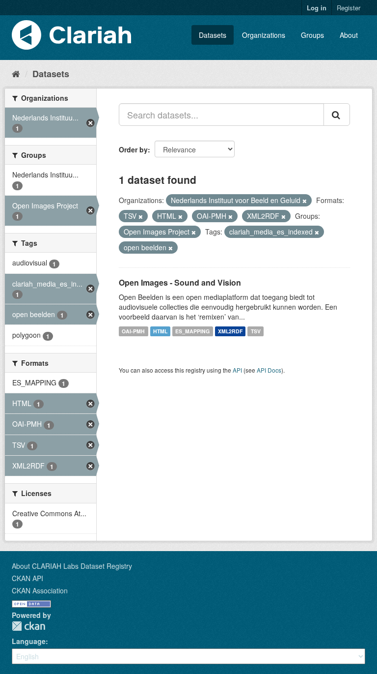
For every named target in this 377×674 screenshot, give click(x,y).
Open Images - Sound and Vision (180, 282)
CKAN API (27, 578)
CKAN (28, 626)
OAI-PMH (133, 331)
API (237, 370)
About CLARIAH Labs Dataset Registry (72, 566)
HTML (160, 331)
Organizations (263, 35)
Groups (312, 35)
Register (348, 7)
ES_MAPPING (192, 331)
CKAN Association (40, 590)
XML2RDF (230, 331)
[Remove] (304, 201)
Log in (316, 7)
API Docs (269, 370)
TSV (256, 331)
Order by (133, 149)
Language (29, 641)
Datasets (212, 35)
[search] (336, 114)
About (349, 35)
